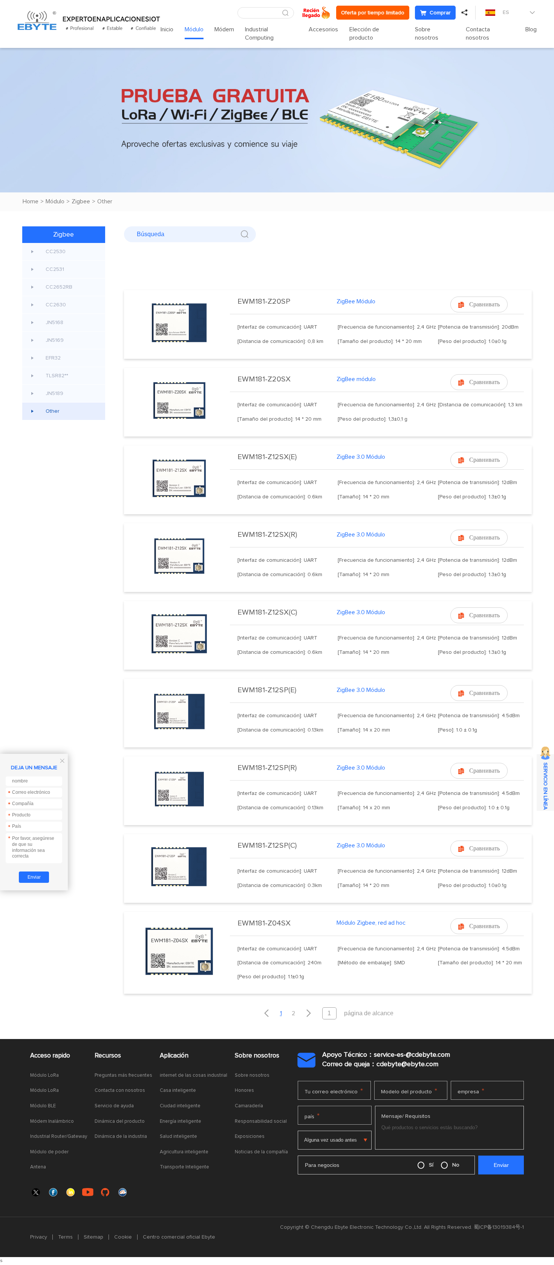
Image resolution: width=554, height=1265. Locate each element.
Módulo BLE (43, 1106)
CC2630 (56, 304)
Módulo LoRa (44, 1075)
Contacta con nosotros (120, 1090)
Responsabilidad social (261, 1121)
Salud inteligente (178, 1136)
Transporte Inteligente (184, 1167)
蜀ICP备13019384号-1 (499, 1227)
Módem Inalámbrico (52, 1121)
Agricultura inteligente (184, 1152)
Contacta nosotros (478, 33)
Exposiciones (250, 1136)
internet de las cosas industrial (193, 1075)
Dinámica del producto (120, 1121)
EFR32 (53, 358)
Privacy (38, 1237)
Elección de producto (364, 33)
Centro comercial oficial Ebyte (179, 1237)
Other (104, 201)
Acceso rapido (50, 1056)
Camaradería (249, 1106)
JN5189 (54, 393)
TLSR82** (57, 375)
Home (30, 201)
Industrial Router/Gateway (58, 1136)
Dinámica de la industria (121, 1136)
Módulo (194, 29)
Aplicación (174, 1056)
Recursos (108, 1056)
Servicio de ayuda (114, 1106)
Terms (65, 1237)
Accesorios (323, 29)
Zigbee (81, 201)
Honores (244, 1090)
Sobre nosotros (426, 33)
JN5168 (54, 322)
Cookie (123, 1237)
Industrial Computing (259, 33)
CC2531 (55, 269)
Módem (224, 29)
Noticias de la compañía (261, 1152)
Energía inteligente (180, 1121)
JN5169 (55, 340)
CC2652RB (59, 287)
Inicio (167, 29)
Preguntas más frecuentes (123, 1075)
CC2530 (56, 251)
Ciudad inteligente (180, 1106)
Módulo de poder (49, 1152)
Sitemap (93, 1237)
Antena (38, 1167)
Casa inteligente (178, 1090)
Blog (531, 29)
